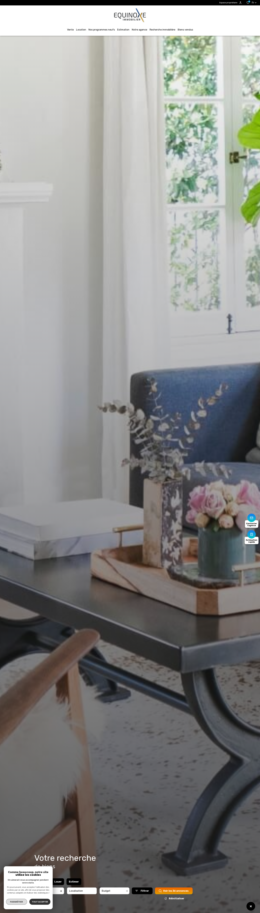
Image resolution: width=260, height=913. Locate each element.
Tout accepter (40, 901)
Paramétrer (16, 901)
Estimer (74, 881)
